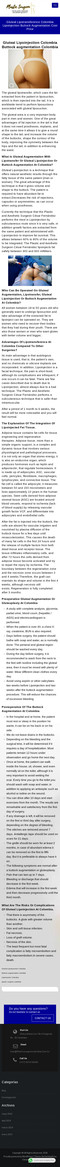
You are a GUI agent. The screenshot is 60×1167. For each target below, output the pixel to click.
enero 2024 (7, 1134)
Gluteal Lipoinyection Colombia (13, 969)
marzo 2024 (7, 1127)
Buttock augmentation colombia (14, 973)
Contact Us (43, 1018)
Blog (4, 1090)
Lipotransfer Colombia (10, 977)
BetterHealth (48, 1156)
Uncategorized (9, 1097)
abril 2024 (6, 1121)
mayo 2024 (7, 1114)
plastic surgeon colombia (11, 982)
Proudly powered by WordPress (18, 1156)
